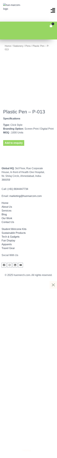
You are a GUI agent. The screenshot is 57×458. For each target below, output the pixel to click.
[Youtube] (20, 265)
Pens (28, 46)
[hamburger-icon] (4, 25)
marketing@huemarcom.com (25, 196)
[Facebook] (4, 265)
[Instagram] (9, 265)
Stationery (18, 46)
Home (8, 46)
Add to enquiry (14, 143)
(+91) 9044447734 (17, 189)
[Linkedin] (15, 265)
